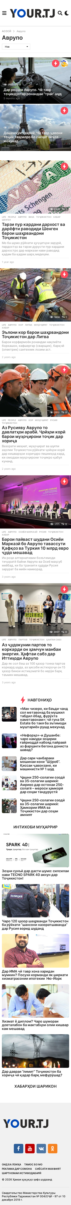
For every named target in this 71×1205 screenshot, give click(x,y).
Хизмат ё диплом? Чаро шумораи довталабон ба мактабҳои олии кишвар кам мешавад (35, 1025)
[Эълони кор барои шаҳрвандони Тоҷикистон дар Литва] (35, 294)
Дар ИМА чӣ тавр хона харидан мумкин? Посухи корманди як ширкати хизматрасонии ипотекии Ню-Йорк (35, 975)
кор (21, 325)
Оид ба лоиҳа (11, 1164)
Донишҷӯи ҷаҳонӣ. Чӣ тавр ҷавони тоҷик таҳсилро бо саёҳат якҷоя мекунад (33, 137)
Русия (53, 420)
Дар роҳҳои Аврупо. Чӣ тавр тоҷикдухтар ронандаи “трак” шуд (33, 92)
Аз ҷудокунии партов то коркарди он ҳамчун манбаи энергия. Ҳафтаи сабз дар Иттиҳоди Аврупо (31, 651)
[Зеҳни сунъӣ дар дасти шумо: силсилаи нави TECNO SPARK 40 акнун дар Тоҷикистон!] (35, 850)
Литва (28, 325)
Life (4, 217)
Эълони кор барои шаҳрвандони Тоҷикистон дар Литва (35, 334)
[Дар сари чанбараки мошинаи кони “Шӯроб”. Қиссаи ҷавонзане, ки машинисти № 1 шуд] (9, 763)
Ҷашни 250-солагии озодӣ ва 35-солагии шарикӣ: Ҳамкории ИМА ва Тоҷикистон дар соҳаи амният (42, 807)
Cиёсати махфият (48, 1168)
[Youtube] (30, 1148)
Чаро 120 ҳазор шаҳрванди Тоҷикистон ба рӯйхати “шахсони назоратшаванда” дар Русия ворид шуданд (35, 924)
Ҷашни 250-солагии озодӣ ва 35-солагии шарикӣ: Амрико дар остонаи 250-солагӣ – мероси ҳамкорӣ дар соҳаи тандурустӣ (42, 784)
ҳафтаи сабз (53, 640)
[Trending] (55, 63)
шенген (6, 220)
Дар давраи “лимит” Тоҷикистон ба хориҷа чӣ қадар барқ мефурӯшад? (32, 1073)
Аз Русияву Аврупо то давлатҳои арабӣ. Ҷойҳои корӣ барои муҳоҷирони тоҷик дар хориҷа (33, 434)
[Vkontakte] (41, 1148)
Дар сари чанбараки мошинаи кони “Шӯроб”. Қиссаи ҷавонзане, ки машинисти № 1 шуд (40, 763)
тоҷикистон (43, 217)
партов (23, 640)
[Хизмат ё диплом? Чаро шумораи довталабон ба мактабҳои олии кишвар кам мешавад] (35, 1001)
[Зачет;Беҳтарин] (64, 63)
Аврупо (22, 217)
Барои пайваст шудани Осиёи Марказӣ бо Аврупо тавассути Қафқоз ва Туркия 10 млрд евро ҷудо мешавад (35, 546)
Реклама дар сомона (17, 1168)
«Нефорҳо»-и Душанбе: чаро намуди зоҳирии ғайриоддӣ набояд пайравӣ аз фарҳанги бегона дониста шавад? (44, 742)
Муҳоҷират (40, 325)
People (12, 217)
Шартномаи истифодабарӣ (21, 1173)
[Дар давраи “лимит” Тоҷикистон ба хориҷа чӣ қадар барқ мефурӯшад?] (35, 1051)
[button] (4, 13)
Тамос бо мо (33, 1164)
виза (31, 217)
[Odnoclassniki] (52, 1148)
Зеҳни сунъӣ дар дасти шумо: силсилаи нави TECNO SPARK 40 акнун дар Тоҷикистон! (35, 874)
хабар (56, 217)
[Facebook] (18, 1148)
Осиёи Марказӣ (28, 532)
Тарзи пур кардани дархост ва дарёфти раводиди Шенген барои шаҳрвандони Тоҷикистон (33, 231)
